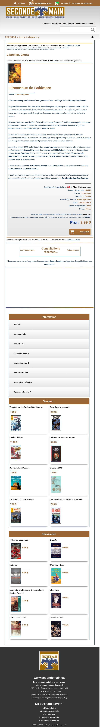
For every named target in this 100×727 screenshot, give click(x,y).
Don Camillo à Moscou (20, 468)
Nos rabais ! (19, 344)
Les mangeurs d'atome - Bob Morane (66, 499)
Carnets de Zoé (56, 618)
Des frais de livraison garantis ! (69, 61)
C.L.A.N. (53, 540)
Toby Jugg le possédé (60, 407)
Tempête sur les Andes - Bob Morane (26, 407)
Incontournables (21, 373)
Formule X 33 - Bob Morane (22, 499)
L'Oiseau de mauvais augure (62, 437)
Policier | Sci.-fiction (29, 45)
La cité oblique (16, 437)
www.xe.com (87, 214)
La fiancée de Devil (18, 618)
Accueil (17, 324)
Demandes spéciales (23, 382)
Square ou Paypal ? (22, 392)
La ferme (13, 565)
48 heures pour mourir (19, 540)
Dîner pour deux (57, 565)
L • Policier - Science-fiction (52, 45)
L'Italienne (54, 590)
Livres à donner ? (21, 363)
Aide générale (20, 334)
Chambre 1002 (56, 468)
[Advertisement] (28, 287)
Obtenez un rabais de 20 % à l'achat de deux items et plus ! (30, 61)
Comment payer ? (21, 353)
